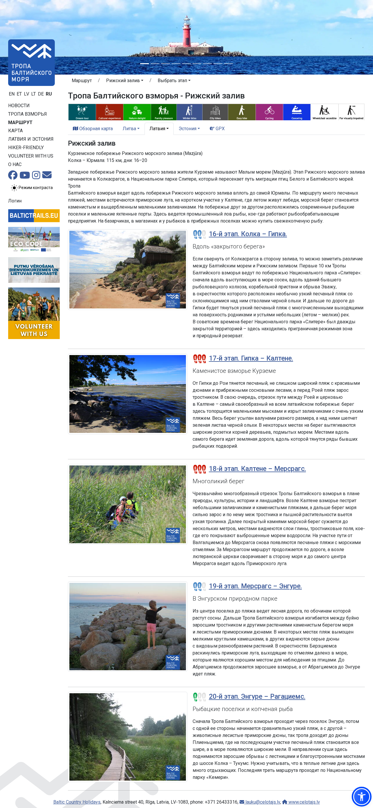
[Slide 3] (165, 63)
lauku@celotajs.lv (262, 802)
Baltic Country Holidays (77, 802)
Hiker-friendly (26, 147)
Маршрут (20, 122)
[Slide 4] (176, 63)
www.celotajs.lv (303, 802)
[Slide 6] (197, 63)
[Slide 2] (155, 63)
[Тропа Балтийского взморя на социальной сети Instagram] (36, 177)
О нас (15, 164)
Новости (19, 105)
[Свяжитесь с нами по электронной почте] (47, 176)
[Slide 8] (218, 63)
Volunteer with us (30, 156)
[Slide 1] (144, 63)
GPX (219, 128)
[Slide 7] (207, 63)
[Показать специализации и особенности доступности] (216, 111)
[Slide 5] (186, 63)
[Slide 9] (228, 63)
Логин (15, 201)
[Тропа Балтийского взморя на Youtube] (25, 177)
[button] (124, 81)
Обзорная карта (95, 128)
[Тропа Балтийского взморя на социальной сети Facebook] (12, 177)
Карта (15, 130)
